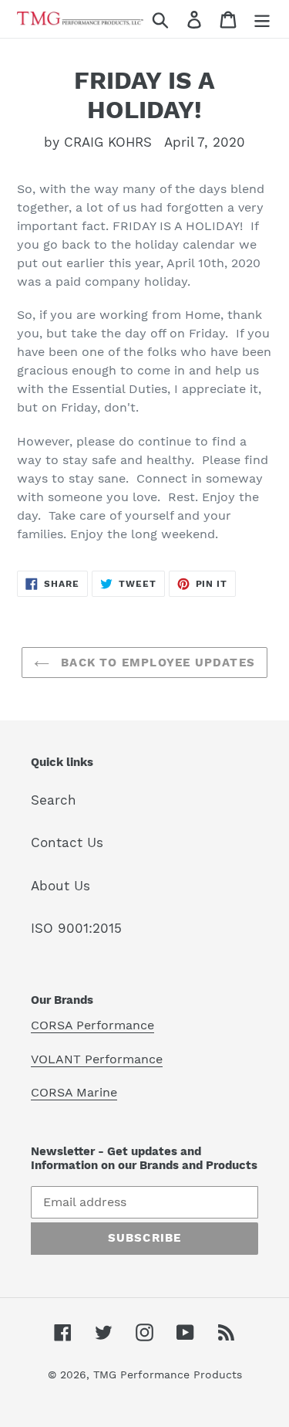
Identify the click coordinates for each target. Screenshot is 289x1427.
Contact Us (67, 842)
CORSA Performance (92, 1025)
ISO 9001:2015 (76, 928)
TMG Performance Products (167, 1374)
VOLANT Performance (97, 1059)
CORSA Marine (74, 1092)
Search (53, 800)
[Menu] (262, 19)
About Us (60, 885)
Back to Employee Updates (156, 662)
